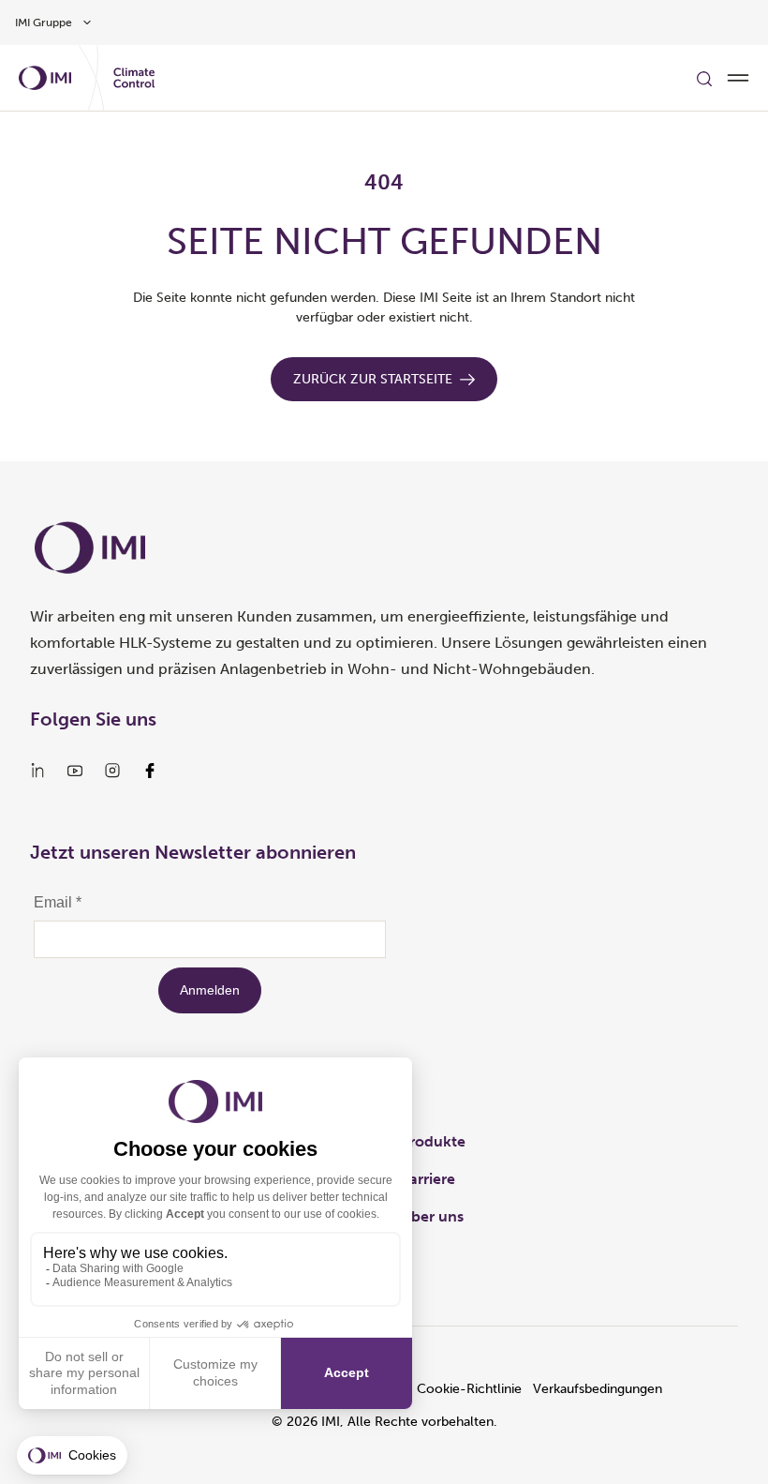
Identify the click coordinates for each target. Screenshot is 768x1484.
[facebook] (149, 770)
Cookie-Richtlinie (469, 1389)
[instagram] (112, 770)
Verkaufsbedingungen (597, 1389)
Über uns (432, 1216)
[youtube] (74, 770)
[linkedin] (37, 770)
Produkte (432, 1141)
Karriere (427, 1179)
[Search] (704, 78)
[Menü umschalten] (738, 78)
